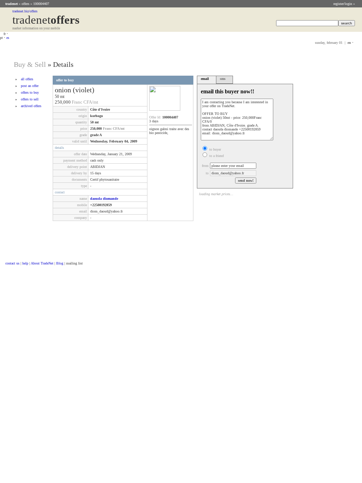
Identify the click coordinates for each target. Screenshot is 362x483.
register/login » (344, 4)
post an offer (30, 86)
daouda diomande (104, 198)
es (7, 38)
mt (62, 96)
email (205, 79)
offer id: (155, 117)
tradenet (11, 4)
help (25, 263)
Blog (59, 263)
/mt (95, 102)
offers (25, 4)
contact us (12, 263)
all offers (27, 79)
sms (223, 79)
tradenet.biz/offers (24, 11)
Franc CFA (82, 102)
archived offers (31, 106)
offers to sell (30, 99)
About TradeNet (42, 263)
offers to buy (30, 92)
